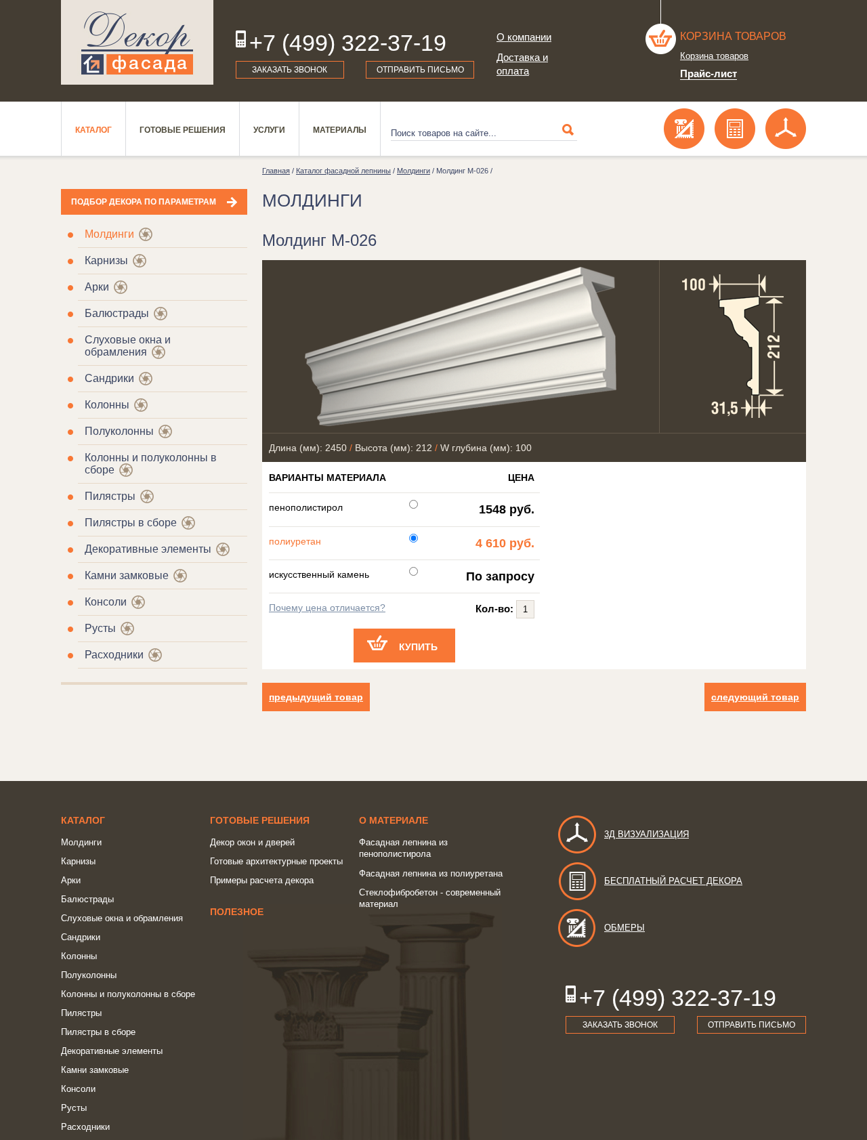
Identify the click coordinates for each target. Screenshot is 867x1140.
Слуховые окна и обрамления (128, 346)
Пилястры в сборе (131, 522)
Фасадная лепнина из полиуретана (431, 873)
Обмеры (624, 928)
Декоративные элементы (148, 549)
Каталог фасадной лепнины (343, 171)
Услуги (269, 130)
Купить (418, 646)
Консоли (106, 602)
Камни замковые (127, 575)
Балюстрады (117, 313)
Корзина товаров (733, 36)
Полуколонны (119, 431)
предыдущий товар (316, 697)
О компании (523, 37)
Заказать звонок (289, 70)
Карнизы (106, 260)
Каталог (93, 130)
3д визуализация (646, 834)
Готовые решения (183, 130)
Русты (100, 628)
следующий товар (755, 697)
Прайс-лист (708, 73)
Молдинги (109, 234)
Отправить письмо (420, 70)
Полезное (236, 911)
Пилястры (110, 496)
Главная (276, 171)
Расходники (114, 654)
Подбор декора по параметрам (143, 202)
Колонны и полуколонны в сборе (128, 994)
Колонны (107, 404)
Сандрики (109, 378)
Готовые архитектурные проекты (276, 861)
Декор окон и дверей (252, 842)
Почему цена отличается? (327, 607)
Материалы (339, 130)
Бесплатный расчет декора (673, 881)
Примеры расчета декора (262, 880)
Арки (97, 287)
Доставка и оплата (522, 64)
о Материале (393, 820)
